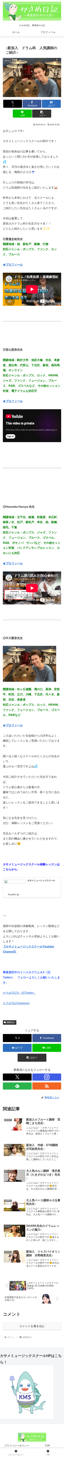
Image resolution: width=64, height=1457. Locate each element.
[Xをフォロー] (17, 1077)
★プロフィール (13, 264)
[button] (41, 114)
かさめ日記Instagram (16, 1003)
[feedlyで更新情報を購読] (17, 1086)
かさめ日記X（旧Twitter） (19, 992)
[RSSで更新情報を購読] (46, 1086)
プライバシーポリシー (16, 1445)
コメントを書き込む (32, 1326)
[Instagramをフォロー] (46, 1077)
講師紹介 (11, 1022)
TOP (47, 1445)
